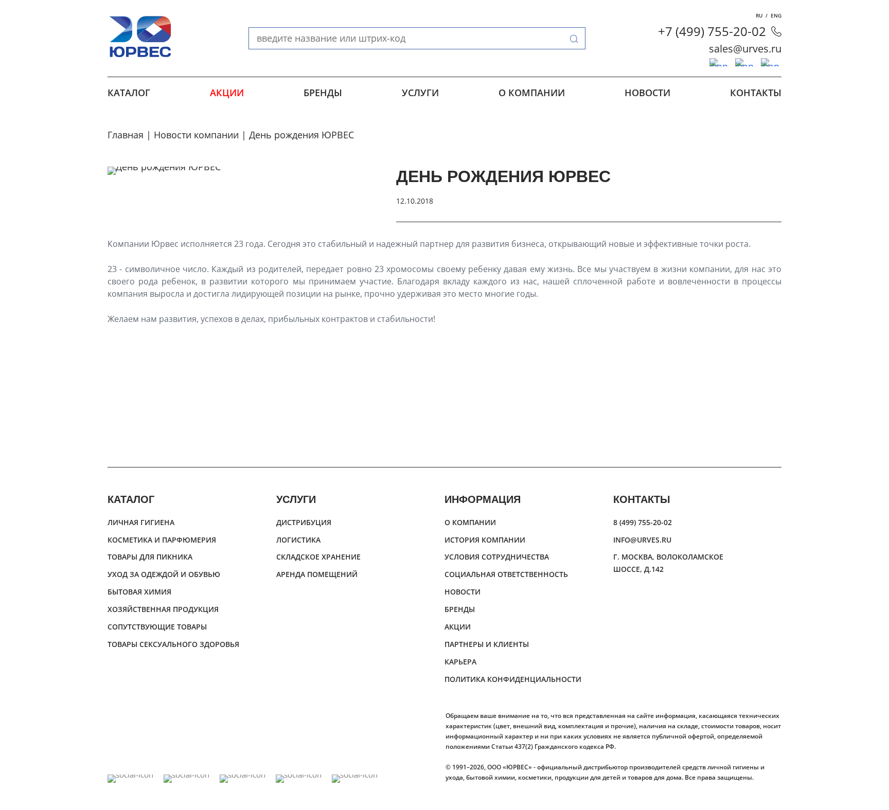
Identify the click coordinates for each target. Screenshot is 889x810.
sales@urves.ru (745, 49)
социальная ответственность (506, 574)
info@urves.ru (642, 540)
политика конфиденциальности (512, 679)
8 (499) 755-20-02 (642, 522)
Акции (227, 92)
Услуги (420, 92)
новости (647, 92)
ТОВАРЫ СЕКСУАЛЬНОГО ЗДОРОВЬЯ (173, 644)
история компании (484, 540)
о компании (532, 92)
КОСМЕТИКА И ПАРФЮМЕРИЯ (162, 540)
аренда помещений (317, 574)
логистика (298, 540)
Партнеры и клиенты (486, 644)
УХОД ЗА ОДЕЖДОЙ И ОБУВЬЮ (164, 574)
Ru (759, 15)
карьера (460, 662)
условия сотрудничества (496, 557)
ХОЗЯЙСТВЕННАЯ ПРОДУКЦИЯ (163, 609)
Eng (776, 15)
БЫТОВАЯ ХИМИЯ (139, 592)
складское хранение (318, 557)
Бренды (323, 92)
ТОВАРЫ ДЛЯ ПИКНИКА (150, 557)
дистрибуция (303, 522)
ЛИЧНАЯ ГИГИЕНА (141, 522)
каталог (129, 92)
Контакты (755, 92)
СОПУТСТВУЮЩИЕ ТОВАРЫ (157, 627)
